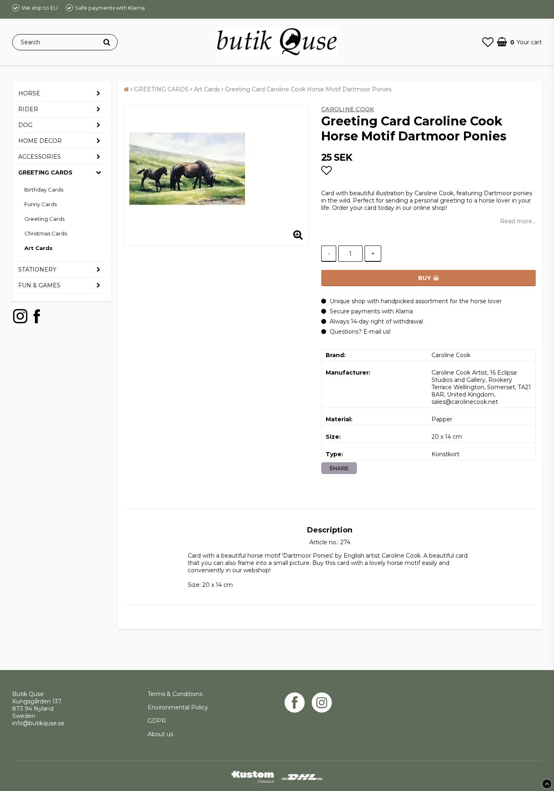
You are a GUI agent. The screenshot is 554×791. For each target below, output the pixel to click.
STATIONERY (37, 269)
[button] (488, 42)
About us (160, 734)
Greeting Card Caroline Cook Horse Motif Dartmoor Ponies (308, 89)
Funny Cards (40, 204)
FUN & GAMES (39, 285)
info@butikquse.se (38, 723)
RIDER (28, 109)
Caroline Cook (347, 109)
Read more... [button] (518, 221)
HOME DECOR (40, 140)
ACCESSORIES (39, 156)
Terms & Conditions (175, 694)
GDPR (157, 720)
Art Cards (38, 248)
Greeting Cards (44, 219)
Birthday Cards (43, 189)
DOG (25, 125)
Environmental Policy (179, 707)
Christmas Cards (45, 233)
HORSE (29, 93)
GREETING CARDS (45, 172)
